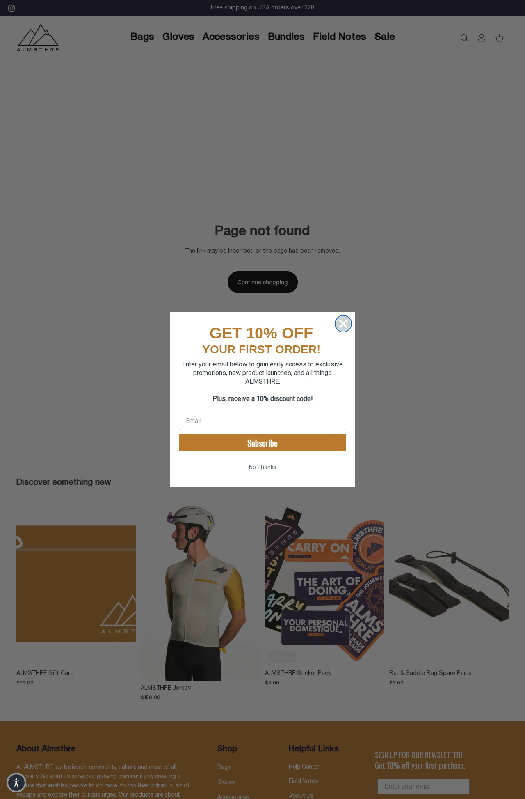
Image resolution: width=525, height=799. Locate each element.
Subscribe (262, 443)
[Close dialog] (343, 323)
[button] (16, 782)
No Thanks (262, 467)
